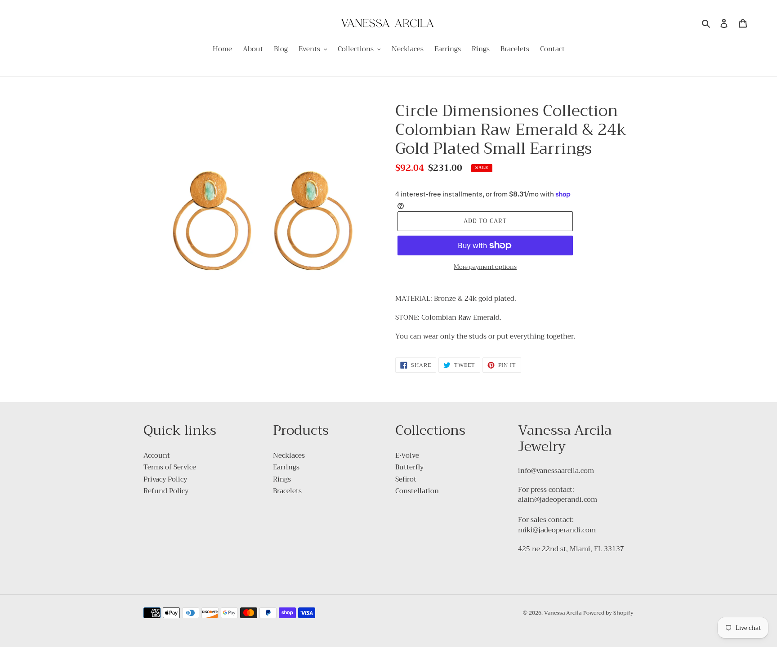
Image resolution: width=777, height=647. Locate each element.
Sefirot (405, 479)
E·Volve (407, 455)
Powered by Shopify (608, 612)
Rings (282, 479)
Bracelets (287, 491)
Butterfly (409, 467)
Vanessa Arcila (562, 612)
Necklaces (289, 455)
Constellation (417, 491)
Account (156, 455)
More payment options (485, 267)
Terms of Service (169, 467)
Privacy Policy (165, 479)
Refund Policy (165, 491)
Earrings (286, 467)
